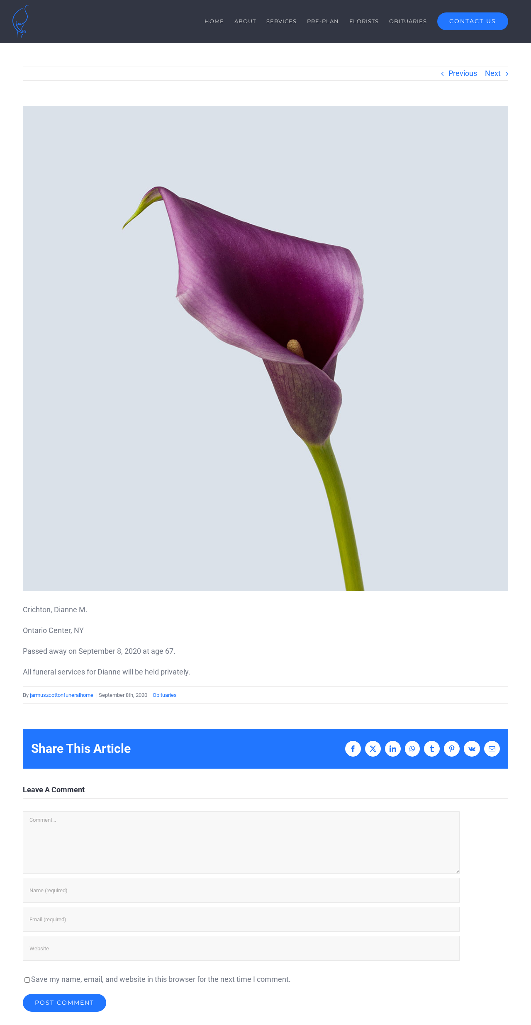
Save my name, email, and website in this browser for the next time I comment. (161, 979)
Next (493, 73)
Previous (462, 73)
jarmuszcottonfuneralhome (61, 695)
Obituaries (165, 695)
